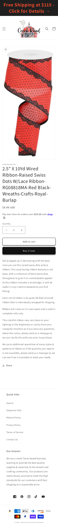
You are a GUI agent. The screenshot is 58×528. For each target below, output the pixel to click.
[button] (4, 28)
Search (10, 403)
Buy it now (29, 250)
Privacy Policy (13, 425)
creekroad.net (24, 522)
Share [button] (9, 365)
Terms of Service (14, 432)
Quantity (6, 223)
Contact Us (12, 439)
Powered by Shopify (37, 522)
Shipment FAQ (13, 410)
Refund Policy (13, 417)
